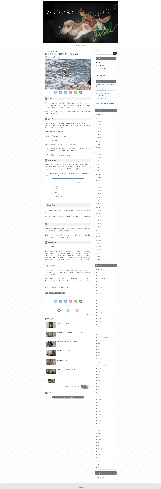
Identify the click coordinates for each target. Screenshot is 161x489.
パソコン (100, 312)
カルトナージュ (101, 290)
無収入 (99, 408)
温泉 (99, 402)
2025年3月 (98, 154)
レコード (100, 331)
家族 (99, 355)
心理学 (51, 292)
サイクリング (101, 303)
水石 (99, 396)
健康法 (99, 346)
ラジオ (99, 328)
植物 (99, 392)
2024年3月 (98, 194)
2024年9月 (98, 174)
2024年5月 (98, 187)
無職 (99, 411)
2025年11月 (99, 128)
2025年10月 (99, 131)
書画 (99, 386)
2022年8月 (98, 250)
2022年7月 (98, 253)
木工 (99, 389)
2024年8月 (98, 177)
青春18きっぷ (101, 451)
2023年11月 (99, 207)
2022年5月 (98, 260)
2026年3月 (98, 121)
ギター (99, 297)
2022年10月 (99, 246)
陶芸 (99, 445)
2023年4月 (98, 230)
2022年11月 (99, 243)
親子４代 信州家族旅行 (102, 93)
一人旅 (99, 340)
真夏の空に (99, 62)
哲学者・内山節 (59, 189)
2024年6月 (98, 184)
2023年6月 (98, 223)
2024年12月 (99, 164)
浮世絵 (99, 399)
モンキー (100, 324)
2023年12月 (99, 204)
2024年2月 (98, 197)
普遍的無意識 (56, 192)
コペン (99, 300)
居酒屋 (99, 358)
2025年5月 (98, 147)
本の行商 (56, 186)
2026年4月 (98, 118)
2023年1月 (98, 236)
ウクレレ (100, 275)
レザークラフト (101, 334)
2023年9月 (98, 213)
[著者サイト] (59, 310)
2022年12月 (99, 240)
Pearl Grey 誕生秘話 (101, 69)
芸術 (99, 423)
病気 (99, 417)
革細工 (99, 454)
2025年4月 (98, 151)
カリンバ (100, 287)
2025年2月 (98, 157)
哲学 (47, 292)
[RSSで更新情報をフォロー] (77, 310)
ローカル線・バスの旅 (103, 337)
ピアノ (99, 315)
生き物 (99, 414)
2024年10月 (99, 171)
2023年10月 (99, 210)
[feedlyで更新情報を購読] (68, 310)
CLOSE (78, 182)
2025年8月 (98, 138)
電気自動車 (100, 448)
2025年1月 (98, 161)
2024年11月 (99, 167)
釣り (64, 292)
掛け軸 (99, 368)
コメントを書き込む (68, 397)
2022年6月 (98, 256)
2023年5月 (98, 227)
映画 (99, 380)
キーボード (100, 293)
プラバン (100, 318)
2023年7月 (98, 220)
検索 (96, 50)
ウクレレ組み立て (100, 72)
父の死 (57, 194)
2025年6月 (98, 144)
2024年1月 (98, 200)
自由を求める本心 (59, 196)
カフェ (99, 281)
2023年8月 (98, 217)
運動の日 (100, 433)
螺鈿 (99, 430)
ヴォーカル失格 (100, 65)
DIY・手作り (100, 269)
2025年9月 (98, 134)
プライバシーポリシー (101, 477)
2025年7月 (98, 141)
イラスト (100, 272)
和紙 (99, 349)
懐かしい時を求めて (57, 292)
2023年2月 (98, 233)
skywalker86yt (111, 84)
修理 (99, 343)
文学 (99, 371)
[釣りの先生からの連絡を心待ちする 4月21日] (65, 92)
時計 (99, 383)
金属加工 (100, 439)
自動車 (99, 420)
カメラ (99, 284)
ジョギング (100, 306)
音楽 (99, 457)
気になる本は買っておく (102, 75)
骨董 (99, 461)
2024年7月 (98, 180)
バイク (99, 309)
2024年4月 (98, 190)
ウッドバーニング (102, 278)
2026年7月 (98, 114)
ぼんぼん (100, 321)
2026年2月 (98, 124)
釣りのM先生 (58, 188)
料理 (99, 374)
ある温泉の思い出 (100, 103)
